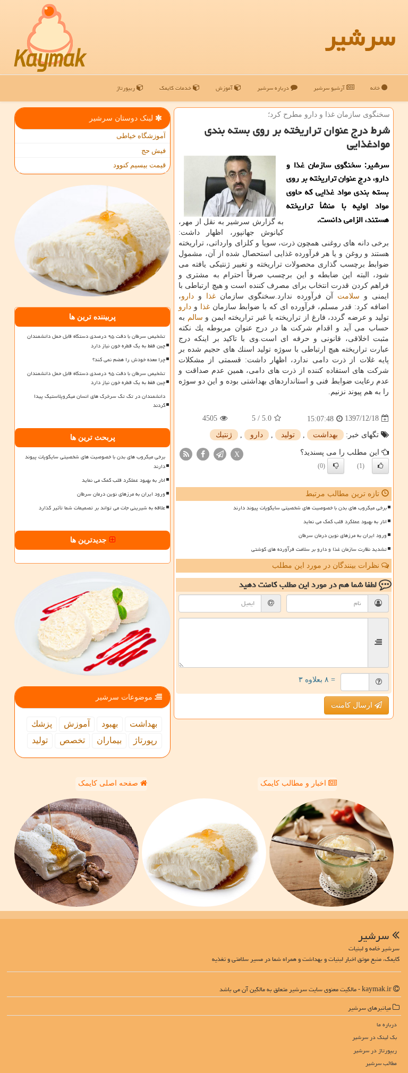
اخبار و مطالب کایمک (294, 783)
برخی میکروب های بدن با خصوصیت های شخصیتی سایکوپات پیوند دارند (310, 508)
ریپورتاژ (126, 87)
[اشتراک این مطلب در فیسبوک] (203, 453)
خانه (375, 87)
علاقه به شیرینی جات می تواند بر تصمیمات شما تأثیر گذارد (102, 508)
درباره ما (387, 1024)
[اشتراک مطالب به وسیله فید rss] (185, 453)
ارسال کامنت (353, 705)
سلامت (348, 296)
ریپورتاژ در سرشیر (375, 1050)
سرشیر (360, 37)
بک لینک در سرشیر (374, 1037)
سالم (195, 317)
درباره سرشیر (274, 87)
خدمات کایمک (176, 87)
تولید (288, 435)
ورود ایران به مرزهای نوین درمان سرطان (343, 535)
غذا (211, 296)
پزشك (41, 723)
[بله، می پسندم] (380, 466)
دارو (187, 296)
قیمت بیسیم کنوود (139, 165)
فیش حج (153, 151)
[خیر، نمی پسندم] (335, 466)
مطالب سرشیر (381, 1063)
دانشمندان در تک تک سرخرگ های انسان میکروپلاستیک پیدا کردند (99, 401)
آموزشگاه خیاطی (141, 136)
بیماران (109, 740)
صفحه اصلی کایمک (109, 783)
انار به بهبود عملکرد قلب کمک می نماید (345, 521)
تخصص (72, 740)
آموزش (225, 87)
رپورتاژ (145, 740)
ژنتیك (224, 435)
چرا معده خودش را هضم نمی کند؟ (128, 359)
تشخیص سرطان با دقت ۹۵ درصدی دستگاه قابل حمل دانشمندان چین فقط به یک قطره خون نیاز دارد (96, 341)
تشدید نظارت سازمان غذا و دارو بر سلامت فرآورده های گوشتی (319, 549)
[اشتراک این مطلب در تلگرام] (219, 453)
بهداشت (325, 435)
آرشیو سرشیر (329, 87)
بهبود (109, 723)
